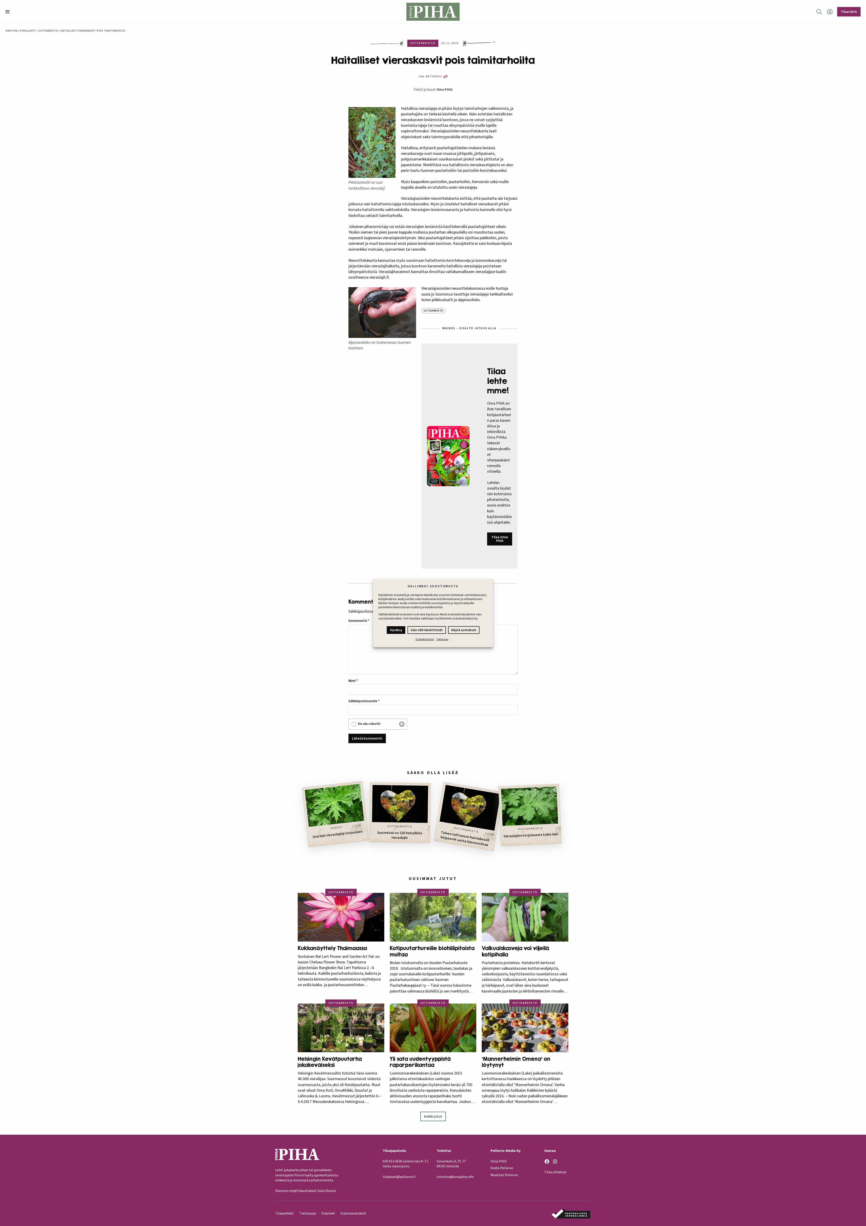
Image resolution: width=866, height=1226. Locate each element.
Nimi (353, 680)
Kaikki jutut (433, 1116)
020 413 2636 (392, 1161)
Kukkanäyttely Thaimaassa (332, 948)
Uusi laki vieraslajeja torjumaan (337, 834)
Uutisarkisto (48, 30)
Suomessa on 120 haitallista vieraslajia (399, 835)
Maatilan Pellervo (504, 1175)
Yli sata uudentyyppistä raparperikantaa (420, 1062)
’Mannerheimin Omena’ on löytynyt (516, 1062)
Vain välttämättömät (427, 630)
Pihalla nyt (28, 30)
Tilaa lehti (849, 11)
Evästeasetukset (353, 1213)
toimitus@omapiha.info (455, 1176)
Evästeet (328, 1213)
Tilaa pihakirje (555, 1172)
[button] (9, 12)
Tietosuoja (442, 639)
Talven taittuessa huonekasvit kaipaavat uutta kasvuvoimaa (465, 838)
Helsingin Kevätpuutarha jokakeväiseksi (330, 1062)
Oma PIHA (444, 89)
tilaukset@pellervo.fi (399, 1176)
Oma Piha (11, 30)
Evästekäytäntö (425, 639)
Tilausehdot (284, 1213)
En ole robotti (369, 724)
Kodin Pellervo (502, 1168)
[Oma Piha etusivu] (433, 12)
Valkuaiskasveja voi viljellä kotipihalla (515, 951)
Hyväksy (396, 630)
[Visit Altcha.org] (401, 724)
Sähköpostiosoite (364, 701)
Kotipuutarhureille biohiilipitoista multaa (432, 951)
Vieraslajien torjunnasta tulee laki (531, 835)
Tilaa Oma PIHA (499, 539)
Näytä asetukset (463, 630)
